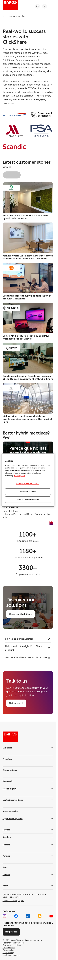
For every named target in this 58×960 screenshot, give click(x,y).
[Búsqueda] (44, 6)
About (5, 886)
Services (6, 830)
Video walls (7, 781)
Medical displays (9, 789)
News (5, 867)
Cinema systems (10, 770)
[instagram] (4, 916)
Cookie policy (19, 476)
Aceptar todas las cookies (28, 500)
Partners (6, 856)
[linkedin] (28, 916)
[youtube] (51, 916)
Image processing (10, 811)
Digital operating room (13, 819)
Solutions (7, 837)
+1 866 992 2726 (13, 901)
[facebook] (16, 916)
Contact (6, 875)
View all (7, 167)
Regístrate (11, 931)
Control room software (13, 800)
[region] (27, 480)
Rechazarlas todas (28, 492)
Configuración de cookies (27, 484)
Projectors (7, 759)
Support (6, 845)
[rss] (39, 916)
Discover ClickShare (20, 614)
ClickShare (7, 748)
